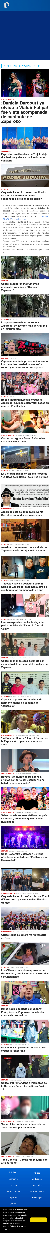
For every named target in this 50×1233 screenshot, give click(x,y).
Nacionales (37, 1185)
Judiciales (37, 1179)
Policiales (13, 1172)
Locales (13, 1185)
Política (37, 1173)
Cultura (13, 1204)
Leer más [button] (7, 1229)
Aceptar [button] (38, 1220)
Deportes (13, 1197)
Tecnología (37, 1197)
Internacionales (13, 1191)
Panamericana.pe (18, 219)
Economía (13, 1179)
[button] (45, 5)
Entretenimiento (37, 1191)
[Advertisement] (25, 35)
